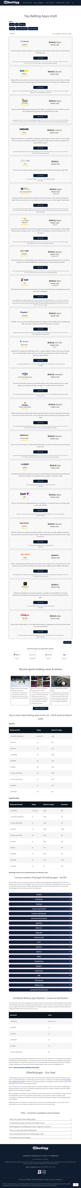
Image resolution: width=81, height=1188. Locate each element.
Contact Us (59, 1179)
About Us (52, 1179)
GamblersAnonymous (35, 1167)
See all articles (40, 708)
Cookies (46, 1179)
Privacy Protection (37, 1179)
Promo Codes (60, 2)
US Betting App (27, 2)
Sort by (11, 33)
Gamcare (28, 1167)
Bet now (40, 58)
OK (76, 1184)
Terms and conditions (25, 1179)
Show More (67, 642)
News (67, 2)
